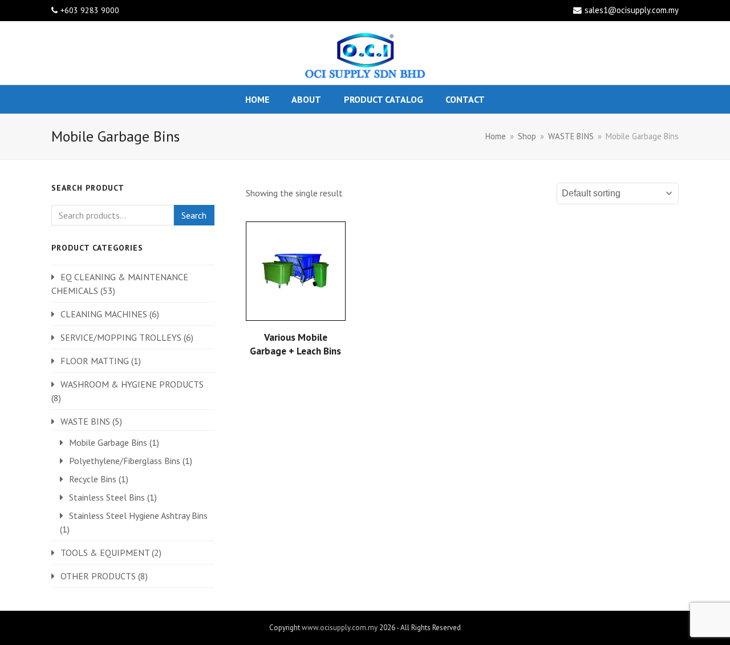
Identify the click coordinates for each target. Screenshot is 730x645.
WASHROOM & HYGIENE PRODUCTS (132, 384)
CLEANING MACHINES (103, 314)
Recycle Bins (92, 479)
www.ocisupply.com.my (340, 627)
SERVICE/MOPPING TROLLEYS (120, 337)
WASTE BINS (85, 421)
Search (193, 215)
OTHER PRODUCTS (98, 576)
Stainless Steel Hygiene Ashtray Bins (138, 515)
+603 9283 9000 (89, 10)
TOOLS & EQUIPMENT (104, 552)
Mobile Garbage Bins (108, 442)
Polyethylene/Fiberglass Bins (124, 460)
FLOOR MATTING (94, 360)
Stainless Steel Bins (107, 497)
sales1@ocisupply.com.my (632, 10)
